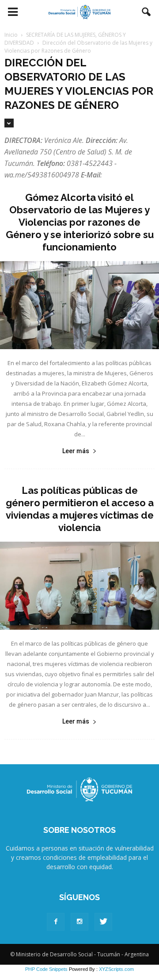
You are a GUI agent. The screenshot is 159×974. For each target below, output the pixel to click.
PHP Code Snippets (46, 969)
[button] (146, 12)
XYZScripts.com (116, 969)
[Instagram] (79, 922)
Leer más (75, 450)
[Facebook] (55, 922)
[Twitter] (103, 922)
